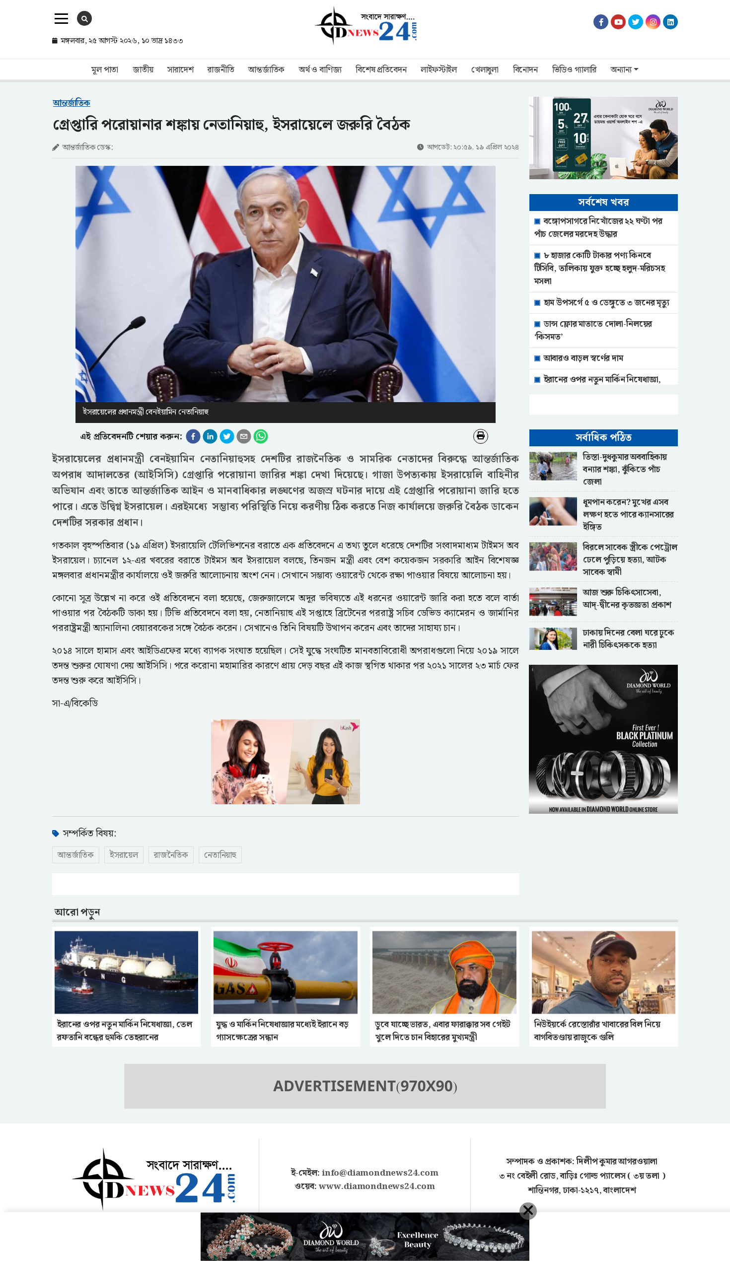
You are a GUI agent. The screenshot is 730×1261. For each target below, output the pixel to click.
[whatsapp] (260, 436)
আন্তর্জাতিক (266, 70)
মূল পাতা (104, 70)
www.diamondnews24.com (377, 1186)
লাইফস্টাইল (439, 70)
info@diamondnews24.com (380, 1173)
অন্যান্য (621, 70)
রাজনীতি (221, 70)
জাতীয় (143, 70)
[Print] (480, 436)
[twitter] (226, 436)
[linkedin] (210, 436)
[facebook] (193, 436)
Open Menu (61, 18)
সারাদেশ (180, 70)
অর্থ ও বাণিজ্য (320, 70)
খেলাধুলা (485, 70)
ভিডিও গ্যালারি (574, 70)
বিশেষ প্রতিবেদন (381, 70)
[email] (243, 436)
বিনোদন (525, 70)
